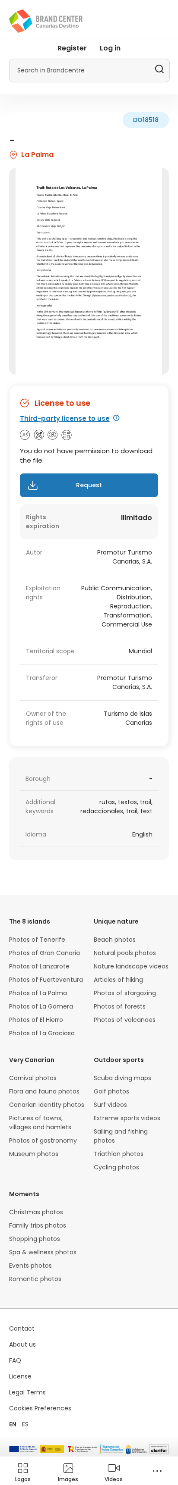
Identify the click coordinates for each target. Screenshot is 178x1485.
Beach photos (115, 939)
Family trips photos (37, 1225)
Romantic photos (35, 1279)
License (20, 1376)
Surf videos (110, 1104)
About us (22, 1344)
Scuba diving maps (122, 1078)
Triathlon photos (118, 1154)
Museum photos (33, 1154)
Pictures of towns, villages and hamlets (40, 1122)
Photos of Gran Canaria (44, 953)
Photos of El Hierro (36, 1019)
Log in (110, 48)
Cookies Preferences (40, 1408)
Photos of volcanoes (125, 1019)
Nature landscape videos (131, 966)
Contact (22, 1328)
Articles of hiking (118, 979)
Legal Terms (27, 1392)
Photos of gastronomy (43, 1140)
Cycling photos (116, 1167)
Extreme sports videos (127, 1118)
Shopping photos (34, 1238)
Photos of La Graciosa (42, 1033)
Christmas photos (36, 1212)
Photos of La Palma (38, 993)
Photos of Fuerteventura (46, 979)
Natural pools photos (125, 953)
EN (12, 1424)
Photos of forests (120, 1006)
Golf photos (111, 1091)
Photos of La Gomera (41, 1006)
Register (72, 48)
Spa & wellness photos (42, 1252)
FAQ (15, 1360)
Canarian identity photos (46, 1104)
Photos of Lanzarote (39, 966)
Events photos (30, 1265)
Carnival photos (33, 1078)
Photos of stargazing (125, 993)
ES (25, 1424)
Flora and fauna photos (44, 1091)
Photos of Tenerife (37, 939)
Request (89, 485)
